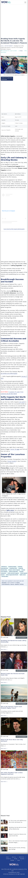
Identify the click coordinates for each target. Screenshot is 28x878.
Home (2, 45)
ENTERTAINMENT (9, 45)
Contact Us (8, 858)
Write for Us (21, 857)
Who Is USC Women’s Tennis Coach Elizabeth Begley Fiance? (11, 707)
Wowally (4, 582)
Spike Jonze (23, 574)
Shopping (22, 858)
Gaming (17, 584)
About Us (14, 857)
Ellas (21, 50)
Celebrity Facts (13, 568)
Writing (22, 584)
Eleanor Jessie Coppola (14, 569)
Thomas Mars (4, 576)
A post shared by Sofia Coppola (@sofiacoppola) (14, 229)
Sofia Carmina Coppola (13, 573)
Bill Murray (4, 566)
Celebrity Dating (12, 566)
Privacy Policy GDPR (18, 870)
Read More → (4, 649)
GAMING (12, 860)
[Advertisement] (14, 20)
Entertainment (6, 584)
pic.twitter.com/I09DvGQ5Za (9, 373)
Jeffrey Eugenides (13, 571)
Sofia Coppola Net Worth (12, 574)
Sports (12, 584)
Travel (18, 860)
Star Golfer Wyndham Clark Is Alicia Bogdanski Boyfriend (11, 773)
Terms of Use (7, 870)
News (18, 582)
